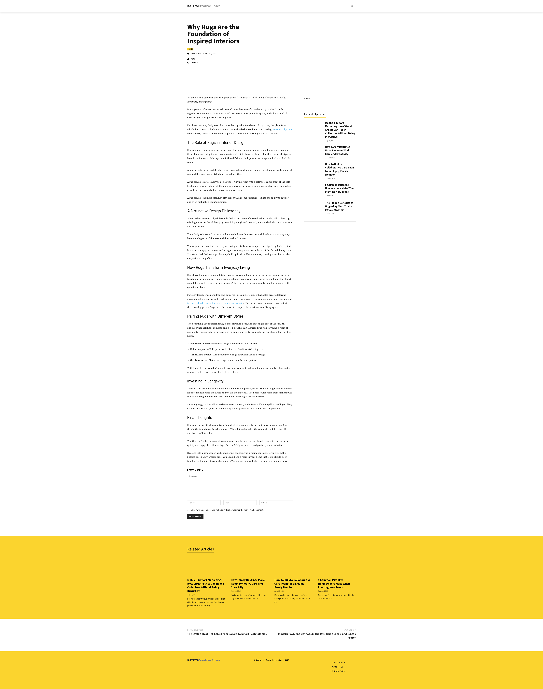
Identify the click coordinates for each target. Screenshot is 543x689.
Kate (193, 59)
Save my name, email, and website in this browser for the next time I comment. (227, 510)
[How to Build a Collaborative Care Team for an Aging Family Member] (313, 170)
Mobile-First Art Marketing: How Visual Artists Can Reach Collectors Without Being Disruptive (340, 130)
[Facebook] (320, 98)
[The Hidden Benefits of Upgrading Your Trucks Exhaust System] (313, 208)
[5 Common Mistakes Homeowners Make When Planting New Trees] (313, 189)
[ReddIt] (339, 98)
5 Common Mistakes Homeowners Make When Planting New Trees (340, 188)
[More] (353, 98)
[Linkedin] (333, 98)
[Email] (346, 98)
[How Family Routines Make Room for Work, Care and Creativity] (313, 152)
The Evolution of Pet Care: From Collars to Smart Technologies (227, 634)
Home (190, 49)
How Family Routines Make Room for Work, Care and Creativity (337, 150)
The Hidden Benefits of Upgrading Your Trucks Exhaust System (339, 206)
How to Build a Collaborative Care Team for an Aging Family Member (340, 169)
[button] (341, 6)
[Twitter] (326, 98)
